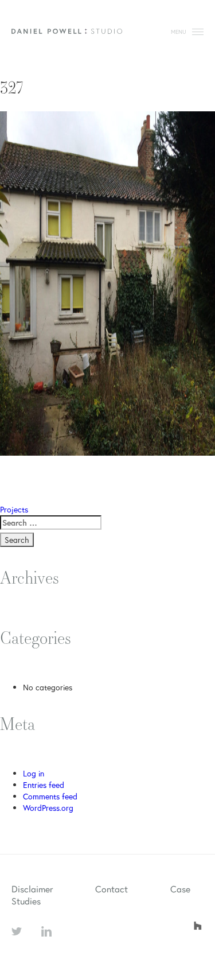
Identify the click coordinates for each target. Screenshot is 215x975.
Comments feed (50, 796)
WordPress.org (48, 807)
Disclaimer (32, 889)
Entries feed (43, 784)
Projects (14, 509)
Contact (111, 889)
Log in (33, 773)
